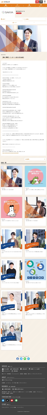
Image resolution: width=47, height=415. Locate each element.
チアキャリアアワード (5, 407)
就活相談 (21, 373)
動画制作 (7, 393)
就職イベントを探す (35, 369)
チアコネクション (40, 391)
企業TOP (12, 19)
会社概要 (3, 382)
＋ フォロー (19, 13)
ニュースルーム (8, 382)
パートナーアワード (20, 407)
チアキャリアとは (8, 380)
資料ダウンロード (21, 391)
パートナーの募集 (13, 407)
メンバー (24, 22)
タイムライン (7, 371)
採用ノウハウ (15, 391)
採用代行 (11, 393)
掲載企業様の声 (4, 391)
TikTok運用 (3, 393)
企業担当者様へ (7, 389)
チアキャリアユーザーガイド (37, 373)
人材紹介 (34, 391)
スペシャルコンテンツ (15, 373)
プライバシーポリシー (23, 382)
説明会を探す (16, 369)
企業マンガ (29, 373)
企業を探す (24, 369)
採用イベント (10, 391)
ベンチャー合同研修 (28, 391)
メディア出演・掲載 (15, 382)
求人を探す (6, 369)
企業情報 (36, 19)
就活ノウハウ (4, 373)
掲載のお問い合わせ (19, 389)
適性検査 (16, 371)
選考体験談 (9, 373)
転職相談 (25, 373)
